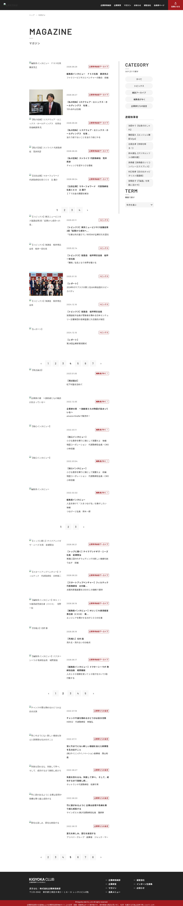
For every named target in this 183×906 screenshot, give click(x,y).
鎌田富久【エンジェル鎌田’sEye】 (139, 136)
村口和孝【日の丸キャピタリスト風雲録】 (139, 173)
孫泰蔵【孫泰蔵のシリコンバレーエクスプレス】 (139, 164)
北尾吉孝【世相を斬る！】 (137, 145)
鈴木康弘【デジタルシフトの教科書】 (139, 155)
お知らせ (137, 5)
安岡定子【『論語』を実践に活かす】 (138, 182)
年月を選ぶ (131, 204)
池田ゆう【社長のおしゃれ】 (139, 127)
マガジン (127, 5)
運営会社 (147, 5)
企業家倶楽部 (106, 5)
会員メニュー (114, 891)
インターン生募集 (144, 883)
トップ (31, 15)
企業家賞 (117, 5)
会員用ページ (159, 5)
